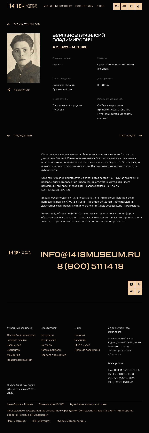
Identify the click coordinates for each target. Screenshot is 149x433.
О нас (100, 6)
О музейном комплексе (21, 335)
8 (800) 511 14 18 (90, 266)
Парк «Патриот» (16, 421)
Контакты (46, 345)
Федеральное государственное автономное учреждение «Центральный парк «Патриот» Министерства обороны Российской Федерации (70, 412)
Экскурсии (47, 335)
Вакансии (80, 340)
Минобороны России (20, 404)
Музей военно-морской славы (88, 404)
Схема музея (48, 340)
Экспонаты (13, 350)
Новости (79, 335)
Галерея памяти (17, 340)
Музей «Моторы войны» (71, 421)
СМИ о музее (82, 345)
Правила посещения (19, 359)
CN (124, 6)
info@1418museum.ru (90, 254)
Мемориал (13, 355)
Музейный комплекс (58, 6)
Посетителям (84, 6)
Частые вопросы (51, 350)
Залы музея (14, 345)
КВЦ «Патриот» (41, 421)
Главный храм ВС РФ (51, 404)
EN (117, 6)
